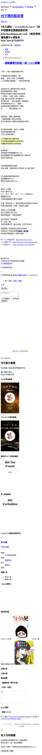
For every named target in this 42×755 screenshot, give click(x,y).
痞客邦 (20, 275)
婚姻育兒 (17, 45)
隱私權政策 (36, 724)
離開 (11, 751)
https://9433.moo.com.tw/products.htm (25, 242)
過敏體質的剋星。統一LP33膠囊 (22, 63)
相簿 (6, 49)
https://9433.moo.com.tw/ (24, 240)
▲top (2, 284)
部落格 (7, 52)
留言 (25, 275)
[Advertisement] (21, 328)
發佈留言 (4, 301)
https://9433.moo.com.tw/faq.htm (23, 244)
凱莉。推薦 (17, 281)
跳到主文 (4, 21)
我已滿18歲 (5, 751)
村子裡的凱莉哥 (12, 16)
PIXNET (9, 724)
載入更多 (4, 288)
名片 (6, 54)
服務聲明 (21, 726)
